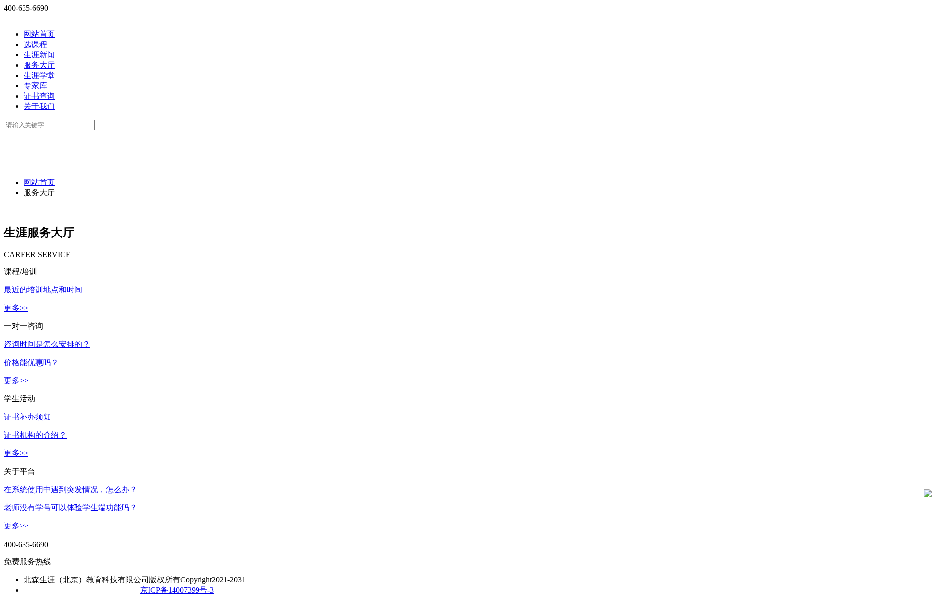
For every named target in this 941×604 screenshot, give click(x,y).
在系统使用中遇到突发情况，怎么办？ (70, 489)
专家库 (35, 85)
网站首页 (39, 34)
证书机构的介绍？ (35, 435)
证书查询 (39, 96)
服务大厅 (39, 65)
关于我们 (39, 106)
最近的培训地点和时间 (43, 290)
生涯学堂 (39, 75)
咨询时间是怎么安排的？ (47, 344)
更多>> (16, 308)
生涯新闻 (39, 55)
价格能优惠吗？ (31, 362)
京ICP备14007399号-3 (177, 590)
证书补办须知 (27, 417)
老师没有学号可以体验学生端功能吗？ (70, 507)
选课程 (35, 44)
